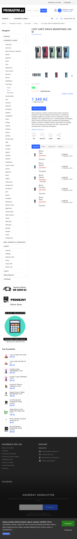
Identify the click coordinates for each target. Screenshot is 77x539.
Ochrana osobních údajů (10, 456)
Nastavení (6, 534)
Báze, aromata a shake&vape (15, 242)
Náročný (8, 48)
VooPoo (7, 159)
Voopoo (7, 113)
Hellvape (8, 225)
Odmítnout (68, 530)
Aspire (7, 132)
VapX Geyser (9, 215)
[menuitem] (7, 18)
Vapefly (7, 146)
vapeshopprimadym (48, 461)
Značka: (67, 93)
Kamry (7, 77)
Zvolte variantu (39, 108)
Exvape (7, 231)
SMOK (7, 54)
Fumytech (8, 188)
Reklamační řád (7, 459)
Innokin (8, 149)
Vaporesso (8, 68)
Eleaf (7, 61)
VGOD (7, 218)
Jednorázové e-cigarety (13, 51)
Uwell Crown (9, 165)
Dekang (8, 254)
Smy (6, 64)
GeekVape (8, 81)
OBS (6, 142)
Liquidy (6, 246)
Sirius (8, 90)
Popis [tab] (43, 146)
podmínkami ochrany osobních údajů (38, 515)
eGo (6, 99)
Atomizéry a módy (11, 40)
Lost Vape (8, 84)
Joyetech (8, 58)
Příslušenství (9, 275)
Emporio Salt (9, 257)
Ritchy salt (8, 267)
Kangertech (9, 185)
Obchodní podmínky (9, 454)
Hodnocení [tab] (51, 146)
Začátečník (9, 238)
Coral (8, 88)
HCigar (7, 122)
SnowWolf (8, 116)
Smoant (8, 129)
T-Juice (6, 271)
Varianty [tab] (35, 146)
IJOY (6, 192)
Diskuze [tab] (60, 146)
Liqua (7, 260)
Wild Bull (8, 221)
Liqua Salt (8, 264)
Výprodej (7, 279)
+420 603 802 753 (47, 454)
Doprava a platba (54, 2)
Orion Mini (10, 93)
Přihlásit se (50, 507)
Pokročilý (8, 44)
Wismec (8, 74)
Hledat (43, 10)
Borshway (8, 202)
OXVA (7, 235)
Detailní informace (38, 130)
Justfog (7, 136)
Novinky (7, 36)
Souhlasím (68, 523)
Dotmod (8, 106)
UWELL (7, 179)
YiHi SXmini (9, 71)
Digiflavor (8, 208)
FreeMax (8, 198)
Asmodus (8, 109)
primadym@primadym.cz (50, 451)
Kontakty (5, 468)
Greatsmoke (9, 96)
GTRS (7, 119)
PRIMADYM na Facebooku (50, 457)
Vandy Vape (9, 139)
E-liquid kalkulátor (8, 465)
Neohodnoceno (45, 91)
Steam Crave (9, 205)
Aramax (8, 103)
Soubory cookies (7, 462)
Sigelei (7, 152)
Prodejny (67, 2)
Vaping (7, 126)
